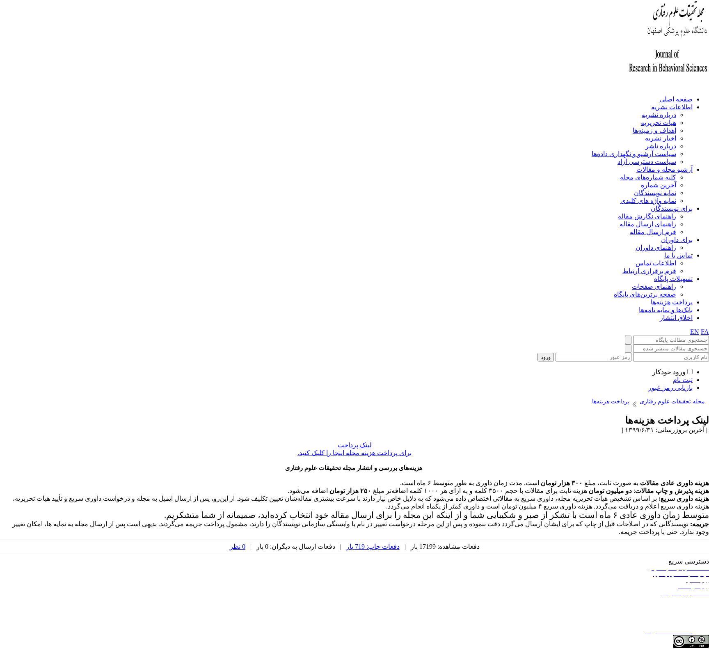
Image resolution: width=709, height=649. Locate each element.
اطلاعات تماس (656, 263)
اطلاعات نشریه (672, 107)
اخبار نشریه (660, 138)
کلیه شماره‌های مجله (648, 177)
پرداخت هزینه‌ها (672, 302)
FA (705, 331)
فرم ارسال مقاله (653, 231)
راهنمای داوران (656, 247)
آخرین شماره (658, 185)
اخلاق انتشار (676, 317)
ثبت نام (683, 379)
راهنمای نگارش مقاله (647, 216)
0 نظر (237, 546)
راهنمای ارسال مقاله (648, 224)
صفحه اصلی (676, 99)
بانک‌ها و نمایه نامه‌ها (666, 309)
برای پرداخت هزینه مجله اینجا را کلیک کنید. (354, 452)
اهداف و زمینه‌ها (654, 130)
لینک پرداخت (355, 445)
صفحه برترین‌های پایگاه (645, 294)
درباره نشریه (659, 114)
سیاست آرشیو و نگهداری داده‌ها (634, 153)
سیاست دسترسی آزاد (647, 161)
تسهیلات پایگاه (673, 278)
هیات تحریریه (658, 122)
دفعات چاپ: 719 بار (373, 546)
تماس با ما (678, 255)
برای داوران (677, 239)
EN (694, 331)
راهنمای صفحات (654, 286)
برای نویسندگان (672, 208)
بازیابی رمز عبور (670, 387)
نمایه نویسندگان (655, 192)
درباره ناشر (660, 146)
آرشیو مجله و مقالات (664, 169)
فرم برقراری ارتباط (649, 270)
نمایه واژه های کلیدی (648, 200)
